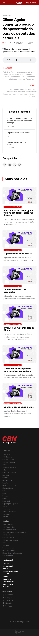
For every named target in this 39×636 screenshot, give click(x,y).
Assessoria (6, 454)
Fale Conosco (7, 584)
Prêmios (5, 563)
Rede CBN (6, 501)
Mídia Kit (5, 587)
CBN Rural (5, 545)
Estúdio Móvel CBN (9, 485)
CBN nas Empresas (8, 462)
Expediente (6, 579)
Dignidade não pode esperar (19, 133)
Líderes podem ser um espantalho (16, 143)
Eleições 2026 (7, 480)
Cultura (4, 470)
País (3, 491)
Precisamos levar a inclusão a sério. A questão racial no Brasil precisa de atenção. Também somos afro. (18, 337)
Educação (5, 478)
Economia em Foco (8, 550)
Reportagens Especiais (10, 504)
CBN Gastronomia (8, 537)
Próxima (31, 85)
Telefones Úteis (8, 582)
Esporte (5, 483)
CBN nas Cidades (8, 459)
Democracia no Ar (8, 548)
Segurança (6, 509)
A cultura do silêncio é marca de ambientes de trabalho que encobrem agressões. (17, 413)
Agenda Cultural (7, 524)
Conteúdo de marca (9, 467)
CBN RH (5, 543)
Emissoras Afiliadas (10, 571)
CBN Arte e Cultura (8, 527)
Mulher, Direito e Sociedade (12, 553)
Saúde (4, 506)
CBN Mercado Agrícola (10, 540)
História (5, 569)
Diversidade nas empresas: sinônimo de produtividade (17, 369)
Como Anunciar (8, 566)
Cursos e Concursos (9, 472)
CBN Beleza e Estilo (9, 530)
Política (4, 498)
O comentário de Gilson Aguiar (12, 207)
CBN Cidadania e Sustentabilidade (14, 532)
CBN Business (7, 457)
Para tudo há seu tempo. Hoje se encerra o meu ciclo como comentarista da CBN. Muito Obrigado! (19, 222)
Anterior (8, 68)
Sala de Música (7, 556)
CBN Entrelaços (7, 535)
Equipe (5, 576)
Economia (5, 475)
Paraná (4, 493)
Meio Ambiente (7, 488)
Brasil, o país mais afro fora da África (19, 329)
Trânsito (5, 517)
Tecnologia (6, 514)
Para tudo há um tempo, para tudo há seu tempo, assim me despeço (19, 121)
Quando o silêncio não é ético (19, 407)
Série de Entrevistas (9, 511)
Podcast (5, 496)
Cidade (4, 465)
